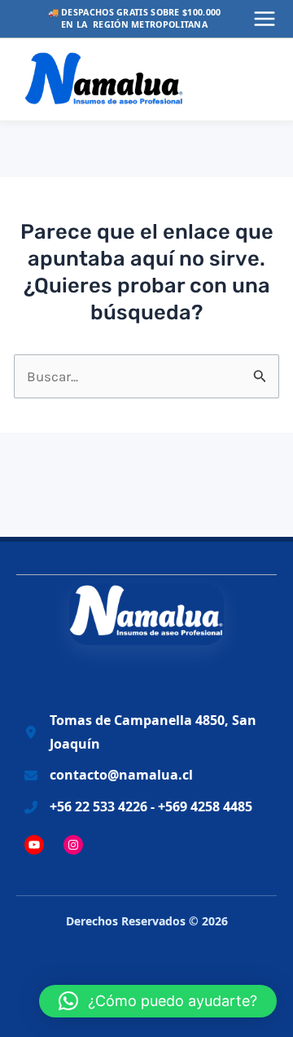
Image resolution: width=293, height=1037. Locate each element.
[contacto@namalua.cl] (108, 775)
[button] (158, 1001)
